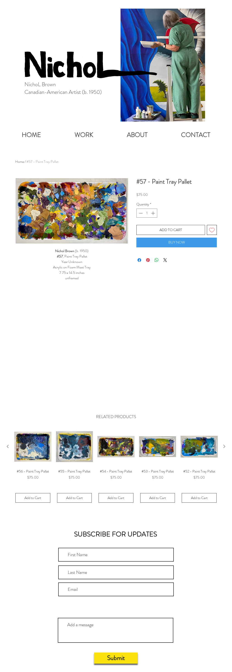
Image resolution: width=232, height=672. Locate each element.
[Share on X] (165, 260)
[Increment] (153, 213)
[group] (116, 466)
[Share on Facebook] (139, 260)
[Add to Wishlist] (212, 230)
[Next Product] (224, 446)
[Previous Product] (7, 446)
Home (19, 161)
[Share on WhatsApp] (156, 260)
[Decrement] (140, 213)
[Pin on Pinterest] (148, 260)
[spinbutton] (146, 213)
